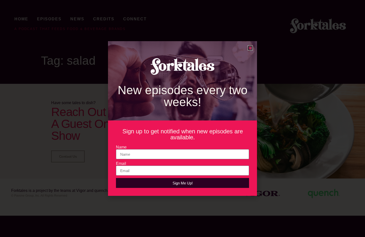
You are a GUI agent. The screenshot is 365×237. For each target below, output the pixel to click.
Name (121, 147)
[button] (250, 48)
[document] (182, 118)
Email (121, 164)
